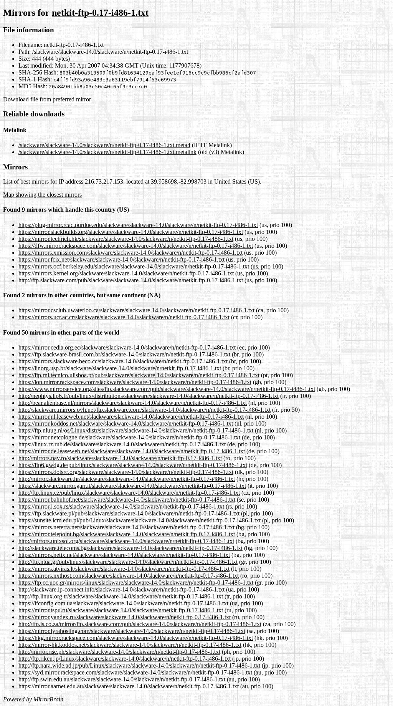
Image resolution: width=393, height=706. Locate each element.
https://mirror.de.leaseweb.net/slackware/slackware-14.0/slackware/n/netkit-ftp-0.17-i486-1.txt (131, 451)
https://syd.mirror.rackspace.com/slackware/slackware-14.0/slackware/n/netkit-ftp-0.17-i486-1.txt (135, 672)
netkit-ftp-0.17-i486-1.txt (100, 13)
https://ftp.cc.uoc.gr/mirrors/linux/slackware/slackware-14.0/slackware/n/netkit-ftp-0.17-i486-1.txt (135, 582)
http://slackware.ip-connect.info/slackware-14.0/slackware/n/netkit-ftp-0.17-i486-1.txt (121, 589)
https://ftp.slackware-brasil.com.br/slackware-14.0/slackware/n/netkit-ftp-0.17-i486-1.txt (124, 354)
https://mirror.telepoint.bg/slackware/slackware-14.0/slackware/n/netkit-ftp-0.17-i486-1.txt (126, 534)
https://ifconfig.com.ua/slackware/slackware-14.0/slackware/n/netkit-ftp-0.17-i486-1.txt (123, 603)
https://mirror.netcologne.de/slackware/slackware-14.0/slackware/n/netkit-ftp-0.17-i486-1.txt (129, 437)
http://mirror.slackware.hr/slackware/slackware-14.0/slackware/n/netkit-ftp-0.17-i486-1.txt (126, 479)
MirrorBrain (48, 699)
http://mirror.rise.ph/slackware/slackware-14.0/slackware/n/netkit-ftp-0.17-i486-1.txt (119, 651)
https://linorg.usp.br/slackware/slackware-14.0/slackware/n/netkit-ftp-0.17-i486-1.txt (119, 368)
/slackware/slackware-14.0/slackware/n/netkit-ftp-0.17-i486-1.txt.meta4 (104, 145)
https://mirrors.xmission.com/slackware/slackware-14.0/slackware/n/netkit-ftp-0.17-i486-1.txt (130, 252)
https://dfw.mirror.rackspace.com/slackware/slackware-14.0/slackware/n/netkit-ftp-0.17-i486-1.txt (135, 245)
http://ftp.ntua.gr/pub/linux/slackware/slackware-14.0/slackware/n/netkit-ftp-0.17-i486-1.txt (128, 562)
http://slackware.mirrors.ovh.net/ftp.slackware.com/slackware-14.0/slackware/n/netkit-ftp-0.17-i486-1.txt (144, 409)
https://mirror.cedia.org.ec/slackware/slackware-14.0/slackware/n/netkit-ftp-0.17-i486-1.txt (127, 347)
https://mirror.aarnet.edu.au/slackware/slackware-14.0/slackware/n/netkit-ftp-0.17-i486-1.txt (128, 686)
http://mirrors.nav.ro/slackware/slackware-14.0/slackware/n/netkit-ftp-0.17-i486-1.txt (120, 458)
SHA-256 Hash (37, 72)
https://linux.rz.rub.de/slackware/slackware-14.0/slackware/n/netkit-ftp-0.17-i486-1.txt (122, 444)
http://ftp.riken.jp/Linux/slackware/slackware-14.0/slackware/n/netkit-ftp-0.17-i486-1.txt (124, 658)
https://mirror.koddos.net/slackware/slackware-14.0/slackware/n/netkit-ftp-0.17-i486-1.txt (125, 423)
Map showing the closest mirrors (42, 194)
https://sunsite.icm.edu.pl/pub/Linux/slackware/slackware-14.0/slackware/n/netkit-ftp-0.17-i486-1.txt (139, 520)
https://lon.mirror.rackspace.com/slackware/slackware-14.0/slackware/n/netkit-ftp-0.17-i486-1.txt (134, 382)
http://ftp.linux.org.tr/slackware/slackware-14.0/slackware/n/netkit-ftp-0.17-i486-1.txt (120, 596)
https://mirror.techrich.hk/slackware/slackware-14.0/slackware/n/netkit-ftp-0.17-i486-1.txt (125, 238)
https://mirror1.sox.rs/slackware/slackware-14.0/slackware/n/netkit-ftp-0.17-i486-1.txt (121, 506)
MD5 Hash (32, 86)
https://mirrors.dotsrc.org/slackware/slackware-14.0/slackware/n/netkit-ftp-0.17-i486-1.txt (125, 472)
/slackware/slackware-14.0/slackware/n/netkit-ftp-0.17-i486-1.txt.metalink (107, 152)
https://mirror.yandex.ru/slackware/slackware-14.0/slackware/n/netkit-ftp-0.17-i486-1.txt (124, 617)
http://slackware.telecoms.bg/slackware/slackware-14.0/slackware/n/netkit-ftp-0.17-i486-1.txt (130, 548)
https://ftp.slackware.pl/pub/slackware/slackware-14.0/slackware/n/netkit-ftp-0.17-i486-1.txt (128, 513)
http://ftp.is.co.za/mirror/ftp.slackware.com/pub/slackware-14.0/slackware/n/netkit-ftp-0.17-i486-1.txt (139, 624)
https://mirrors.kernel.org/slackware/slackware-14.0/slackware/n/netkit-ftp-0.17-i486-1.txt (126, 273)
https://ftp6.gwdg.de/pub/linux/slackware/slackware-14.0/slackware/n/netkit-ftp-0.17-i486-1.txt (132, 465)
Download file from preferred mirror (47, 99)
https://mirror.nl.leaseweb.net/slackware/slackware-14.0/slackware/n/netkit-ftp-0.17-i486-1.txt (131, 416)
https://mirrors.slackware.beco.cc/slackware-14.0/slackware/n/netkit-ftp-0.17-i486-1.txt (123, 361)
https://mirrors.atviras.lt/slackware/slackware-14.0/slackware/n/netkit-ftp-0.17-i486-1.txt (124, 568)
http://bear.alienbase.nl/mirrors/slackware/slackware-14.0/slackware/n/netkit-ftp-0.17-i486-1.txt (132, 402)
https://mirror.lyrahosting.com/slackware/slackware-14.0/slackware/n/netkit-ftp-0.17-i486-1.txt (131, 631)
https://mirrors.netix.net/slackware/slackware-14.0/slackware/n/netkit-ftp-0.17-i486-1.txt (124, 555)
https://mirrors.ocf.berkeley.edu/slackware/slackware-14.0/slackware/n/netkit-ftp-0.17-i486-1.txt (133, 266)
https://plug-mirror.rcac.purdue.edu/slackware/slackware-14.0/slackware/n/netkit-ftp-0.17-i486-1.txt (138, 225)
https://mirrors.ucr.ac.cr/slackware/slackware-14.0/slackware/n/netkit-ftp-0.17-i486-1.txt (124, 317)
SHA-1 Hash (34, 79)
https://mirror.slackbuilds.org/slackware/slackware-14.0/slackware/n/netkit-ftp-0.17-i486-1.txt (130, 232)
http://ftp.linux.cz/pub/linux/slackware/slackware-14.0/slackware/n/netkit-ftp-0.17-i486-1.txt (129, 492)
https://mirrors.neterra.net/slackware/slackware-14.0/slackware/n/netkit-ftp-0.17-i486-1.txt (126, 527)
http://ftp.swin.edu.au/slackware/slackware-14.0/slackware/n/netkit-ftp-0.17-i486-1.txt (121, 679)
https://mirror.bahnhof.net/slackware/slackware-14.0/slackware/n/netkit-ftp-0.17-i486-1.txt (126, 499)
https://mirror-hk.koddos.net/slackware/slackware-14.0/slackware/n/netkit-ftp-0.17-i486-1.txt (129, 644)
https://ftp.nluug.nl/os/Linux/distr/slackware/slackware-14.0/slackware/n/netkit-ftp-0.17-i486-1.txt (135, 430)
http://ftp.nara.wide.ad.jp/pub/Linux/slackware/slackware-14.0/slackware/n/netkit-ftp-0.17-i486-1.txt (139, 665)
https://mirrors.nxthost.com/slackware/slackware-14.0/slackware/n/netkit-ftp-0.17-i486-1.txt (128, 575)
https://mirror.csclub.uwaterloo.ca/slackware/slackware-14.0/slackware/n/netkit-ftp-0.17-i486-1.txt (136, 310)
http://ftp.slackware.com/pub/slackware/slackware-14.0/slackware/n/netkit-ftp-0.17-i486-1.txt (130, 280)
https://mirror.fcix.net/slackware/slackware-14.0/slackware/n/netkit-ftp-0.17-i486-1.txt (121, 259)
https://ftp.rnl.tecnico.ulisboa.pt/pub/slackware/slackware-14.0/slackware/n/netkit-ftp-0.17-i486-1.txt (138, 375)
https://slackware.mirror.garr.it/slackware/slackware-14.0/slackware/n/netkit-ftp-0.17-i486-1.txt (132, 485)
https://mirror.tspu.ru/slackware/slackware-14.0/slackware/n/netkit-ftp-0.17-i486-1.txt (120, 610)
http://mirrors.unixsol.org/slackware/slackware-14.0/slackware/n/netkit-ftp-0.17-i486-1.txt (126, 541)
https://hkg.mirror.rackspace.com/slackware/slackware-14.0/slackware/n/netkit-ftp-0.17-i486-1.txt (135, 638)
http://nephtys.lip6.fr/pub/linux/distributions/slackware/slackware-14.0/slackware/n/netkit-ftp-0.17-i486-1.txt (148, 396)
